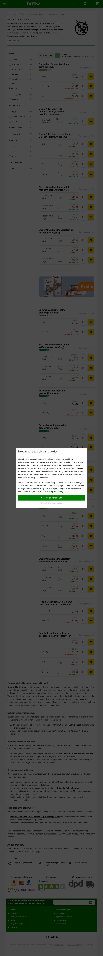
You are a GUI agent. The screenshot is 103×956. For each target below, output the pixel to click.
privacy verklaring (55, 491)
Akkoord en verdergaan (51, 498)
